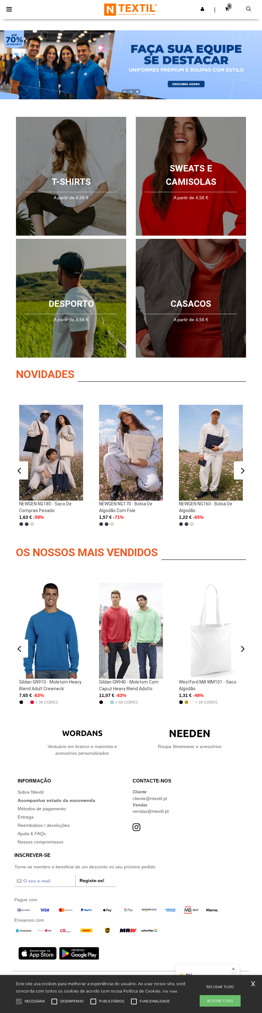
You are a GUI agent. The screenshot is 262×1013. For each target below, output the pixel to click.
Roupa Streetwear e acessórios (189, 746)
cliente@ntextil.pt (150, 798)
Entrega (26, 817)
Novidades (45, 374)
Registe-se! (92, 880)
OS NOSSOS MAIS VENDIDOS (87, 552)
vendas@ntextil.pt (151, 811)
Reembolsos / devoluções (44, 825)
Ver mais (170, 991)
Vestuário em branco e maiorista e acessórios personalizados (82, 750)
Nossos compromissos (40, 841)
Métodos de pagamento (42, 808)
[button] (202, 8)
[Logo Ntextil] (130, 9)
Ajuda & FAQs (32, 833)
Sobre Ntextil (30, 792)
